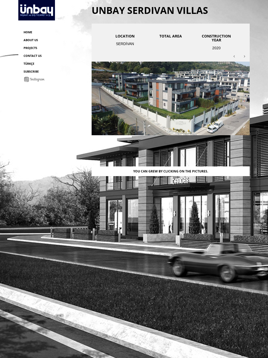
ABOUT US (31, 40)
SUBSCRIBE (31, 71)
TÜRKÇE (29, 64)
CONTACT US (33, 56)
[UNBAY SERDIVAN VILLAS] (171, 98)
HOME (28, 32)
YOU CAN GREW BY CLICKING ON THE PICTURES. (170, 171)
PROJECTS (30, 48)
